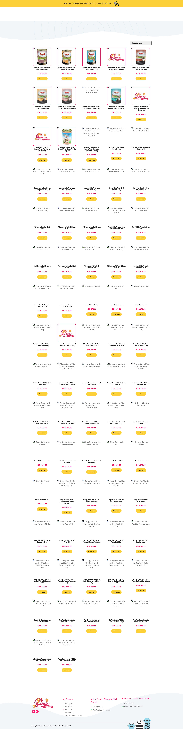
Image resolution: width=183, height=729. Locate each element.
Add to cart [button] (116, 158)
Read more (42, 79)
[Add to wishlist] (33, 48)
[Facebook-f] (33, 711)
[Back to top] (176, 722)
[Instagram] (37, 711)
